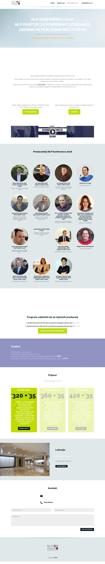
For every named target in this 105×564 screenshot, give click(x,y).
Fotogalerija (30, 112)
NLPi (55, 557)
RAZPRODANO (52, 428)
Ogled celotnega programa (52, 331)
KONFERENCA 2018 (72, 3)
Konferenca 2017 (87, 3)
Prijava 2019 (61, 3)
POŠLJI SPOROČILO (87, 529)
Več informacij (61, 466)
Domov (52, 3)
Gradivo (74, 112)
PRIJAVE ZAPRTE (24, 428)
